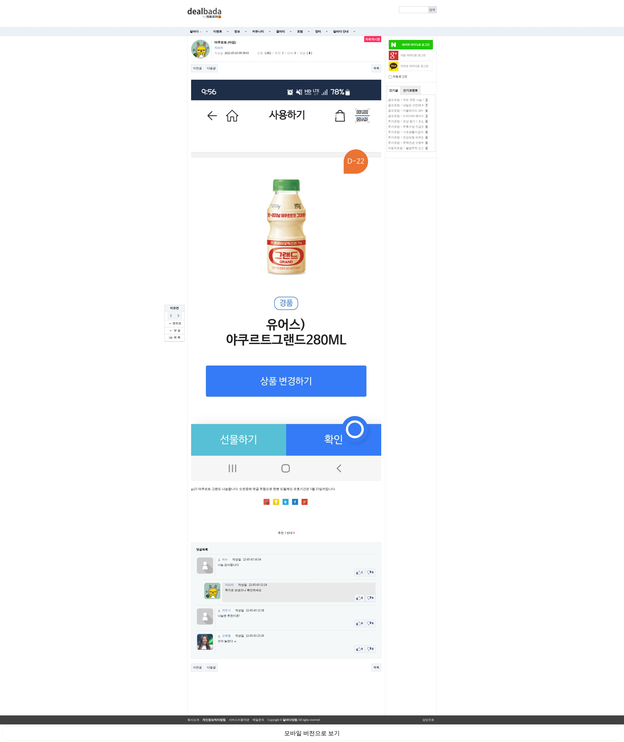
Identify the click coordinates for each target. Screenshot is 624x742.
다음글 (211, 68)
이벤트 (217, 31)
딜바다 (195, 31)
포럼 (300, 31)
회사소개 (193, 720)
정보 (237, 31)
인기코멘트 (410, 90)
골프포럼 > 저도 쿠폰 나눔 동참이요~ (412, 100)
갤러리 (280, 31)
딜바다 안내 (341, 31)
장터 (318, 31)
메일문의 (258, 720)
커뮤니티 (258, 31)
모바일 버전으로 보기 (312, 733)
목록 (376, 68)
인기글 (393, 90)
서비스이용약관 (239, 720)
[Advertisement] (332, 13)
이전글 (197, 68)
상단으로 (428, 720)
